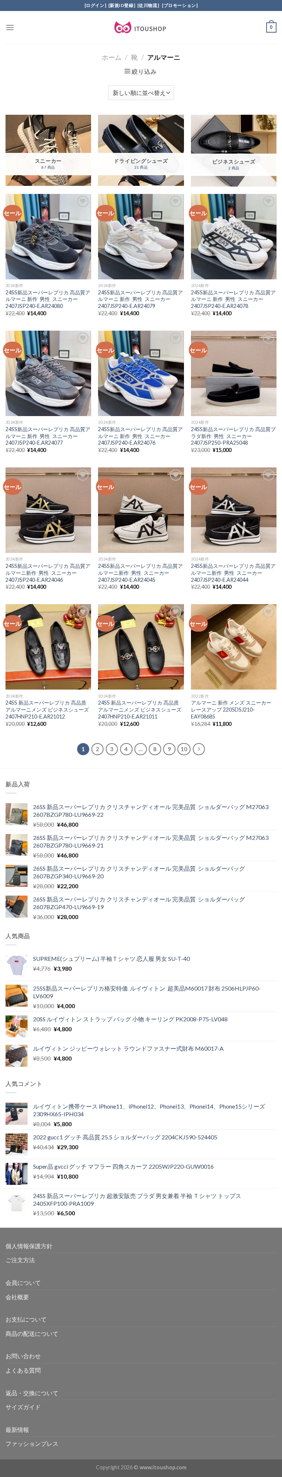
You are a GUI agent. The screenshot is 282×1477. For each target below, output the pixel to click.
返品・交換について (32, 1392)
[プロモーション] (179, 5)
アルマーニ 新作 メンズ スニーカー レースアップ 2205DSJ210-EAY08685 (231, 709)
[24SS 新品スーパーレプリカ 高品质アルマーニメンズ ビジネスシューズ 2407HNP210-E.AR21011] (141, 647)
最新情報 (17, 1429)
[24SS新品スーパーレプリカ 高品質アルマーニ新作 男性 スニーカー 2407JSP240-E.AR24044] (233, 510)
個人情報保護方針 (29, 1245)
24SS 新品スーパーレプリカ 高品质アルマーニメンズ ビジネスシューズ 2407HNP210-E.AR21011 (139, 709)
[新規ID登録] (121, 5)
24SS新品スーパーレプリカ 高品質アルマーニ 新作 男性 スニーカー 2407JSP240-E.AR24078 (233, 299)
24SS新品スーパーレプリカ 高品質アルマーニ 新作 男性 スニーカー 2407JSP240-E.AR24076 (140, 436)
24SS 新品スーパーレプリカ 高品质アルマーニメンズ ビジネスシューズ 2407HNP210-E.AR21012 (47, 709)
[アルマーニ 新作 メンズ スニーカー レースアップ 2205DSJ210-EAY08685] (233, 647)
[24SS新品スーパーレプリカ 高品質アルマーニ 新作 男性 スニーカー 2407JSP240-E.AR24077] (48, 373)
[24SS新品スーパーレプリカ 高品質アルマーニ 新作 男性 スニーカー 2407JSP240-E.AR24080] (48, 236)
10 (184, 749)
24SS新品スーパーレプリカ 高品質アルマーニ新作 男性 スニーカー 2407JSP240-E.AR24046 (48, 573)
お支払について (26, 1319)
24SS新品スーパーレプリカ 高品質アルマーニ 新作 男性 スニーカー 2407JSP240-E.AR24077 (48, 436)
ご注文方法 (20, 1259)
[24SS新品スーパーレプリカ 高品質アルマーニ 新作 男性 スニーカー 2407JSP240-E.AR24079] (141, 236)
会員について (23, 1282)
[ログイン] (95, 5)
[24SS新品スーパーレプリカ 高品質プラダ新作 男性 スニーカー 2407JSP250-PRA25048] (233, 373)
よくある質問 (23, 1370)
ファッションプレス (32, 1443)
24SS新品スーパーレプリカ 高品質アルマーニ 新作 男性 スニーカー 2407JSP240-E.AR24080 (48, 299)
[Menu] (10, 27)
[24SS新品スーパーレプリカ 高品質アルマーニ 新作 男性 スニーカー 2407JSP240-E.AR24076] (141, 373)
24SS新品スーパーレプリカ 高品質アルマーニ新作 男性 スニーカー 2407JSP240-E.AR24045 (140, 573)
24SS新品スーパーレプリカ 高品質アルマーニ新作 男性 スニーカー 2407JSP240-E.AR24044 (233, 573)
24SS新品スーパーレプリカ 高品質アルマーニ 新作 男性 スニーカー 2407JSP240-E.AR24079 (140, 299)
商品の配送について (32, 1333)
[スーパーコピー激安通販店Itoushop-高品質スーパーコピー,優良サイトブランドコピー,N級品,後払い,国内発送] (141, 27)
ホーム (112, 57)
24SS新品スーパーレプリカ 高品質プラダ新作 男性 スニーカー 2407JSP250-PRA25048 (233, 436)
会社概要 (17, 1296)
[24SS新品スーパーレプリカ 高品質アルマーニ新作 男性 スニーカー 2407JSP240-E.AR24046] (48, 510)
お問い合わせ (23, 1355)
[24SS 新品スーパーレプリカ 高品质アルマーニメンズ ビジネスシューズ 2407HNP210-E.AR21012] (48, 647)
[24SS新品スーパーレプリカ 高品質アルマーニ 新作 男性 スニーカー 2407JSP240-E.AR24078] (233, 236)
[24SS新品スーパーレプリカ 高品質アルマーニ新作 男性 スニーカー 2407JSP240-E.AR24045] (141, 510)
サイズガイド (23, 1406)
